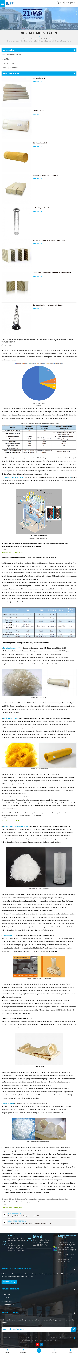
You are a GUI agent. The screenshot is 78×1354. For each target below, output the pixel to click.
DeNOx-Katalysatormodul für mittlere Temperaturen (51, 273)
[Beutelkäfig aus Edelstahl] (16, 222)
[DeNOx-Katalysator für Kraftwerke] (16, 189)
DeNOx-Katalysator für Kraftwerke (45, 175)
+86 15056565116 (42, 1245)
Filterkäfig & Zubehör (10, 68)
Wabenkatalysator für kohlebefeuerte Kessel (49, 240)
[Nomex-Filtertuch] (16, 92)
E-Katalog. (8, 1281)
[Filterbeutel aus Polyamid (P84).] (16, 157)
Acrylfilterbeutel (38, 110)
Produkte (7, 1298)
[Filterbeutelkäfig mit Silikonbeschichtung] (16, 319)
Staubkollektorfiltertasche (11, 55)
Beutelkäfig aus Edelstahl (41, 208)
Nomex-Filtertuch (38, 78)
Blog (24, 1341)
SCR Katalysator (8, 63)
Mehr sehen (36, 82)
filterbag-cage (43, 1242)
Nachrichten (35, 39)
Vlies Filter (6, 59)
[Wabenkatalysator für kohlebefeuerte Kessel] (16, 254)
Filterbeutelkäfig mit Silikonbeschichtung (47, 305)
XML (42, 1341)
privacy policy (50, 1341)
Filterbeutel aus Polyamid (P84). (44, 143)
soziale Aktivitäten (47, 39)
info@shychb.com (44, 1240)
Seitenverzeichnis (33, 1341)
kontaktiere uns (9, 1305)
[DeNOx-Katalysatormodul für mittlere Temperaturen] (16, 286)
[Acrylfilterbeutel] (16, 124)
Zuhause (26, 39)
